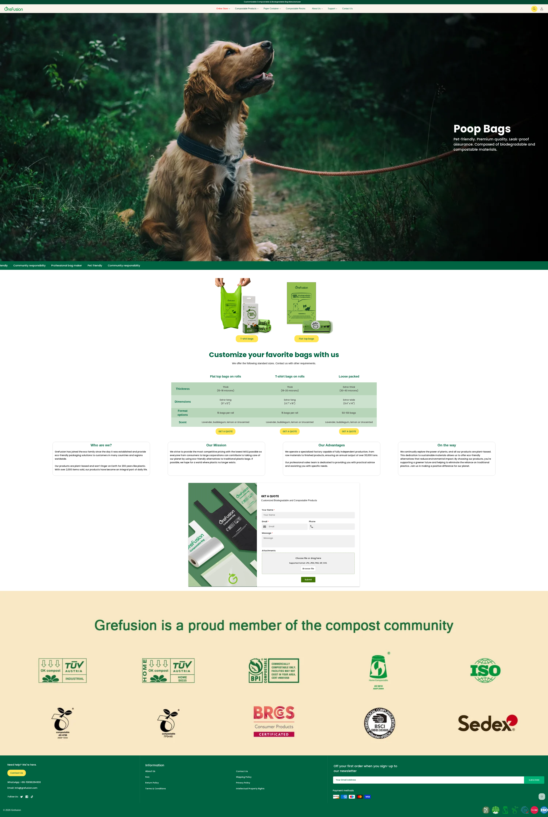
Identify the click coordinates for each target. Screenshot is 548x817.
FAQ (147, 777)
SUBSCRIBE (534, 780)
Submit (308, 579)
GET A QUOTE (225, 431)
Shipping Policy (243, 777)
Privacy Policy (243, 782)
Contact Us (16, 772)
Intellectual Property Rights (250, 788)
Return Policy (152, 782)
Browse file (308, 568)
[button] (222, 8)
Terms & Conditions (155, 788)
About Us (150, 771)
